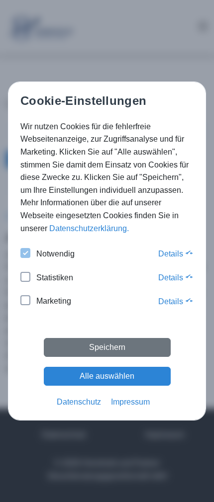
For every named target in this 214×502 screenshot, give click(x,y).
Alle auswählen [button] (107, 376)
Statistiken (54, 277)
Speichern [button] (107, 347)
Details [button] (171, 254)
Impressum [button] (130, 402)
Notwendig (55, 254)
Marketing (53, 301)
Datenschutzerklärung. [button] (89, 228)
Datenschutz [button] (79, 402)
